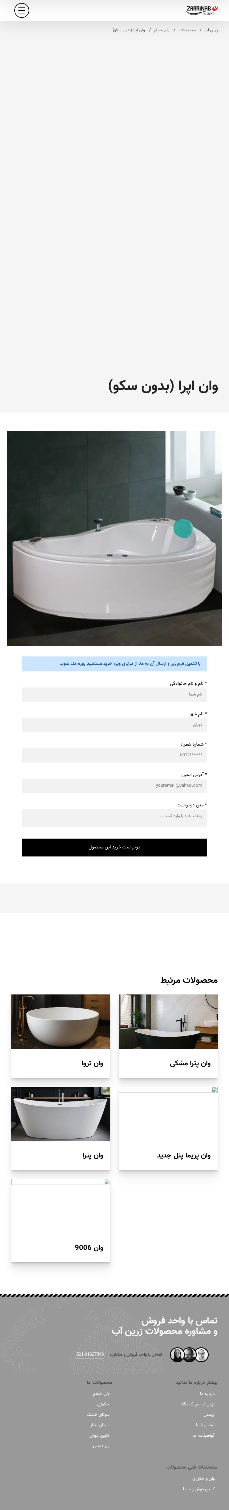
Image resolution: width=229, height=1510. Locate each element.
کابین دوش (99, 1435)
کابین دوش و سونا (199, 1489)
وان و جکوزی (203, 1478)
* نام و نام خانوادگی (188, 684)
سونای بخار (99, 1425)
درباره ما (207, 1393)
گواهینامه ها (203, 1435)
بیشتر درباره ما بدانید (197, 1383)
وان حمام (101, 1393)
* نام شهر (198, 714)
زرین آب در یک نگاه (198, 1404)
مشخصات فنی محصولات (192, 1467)
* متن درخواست (192, 805)
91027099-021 (90, 1354)
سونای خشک (98, 1414)
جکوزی (103, 1404)
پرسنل (209, 1414)
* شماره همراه (193, 744)
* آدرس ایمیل (194, 775)
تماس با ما (205, 1425)
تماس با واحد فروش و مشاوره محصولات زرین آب (165, 1326)
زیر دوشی (101, 1446)
